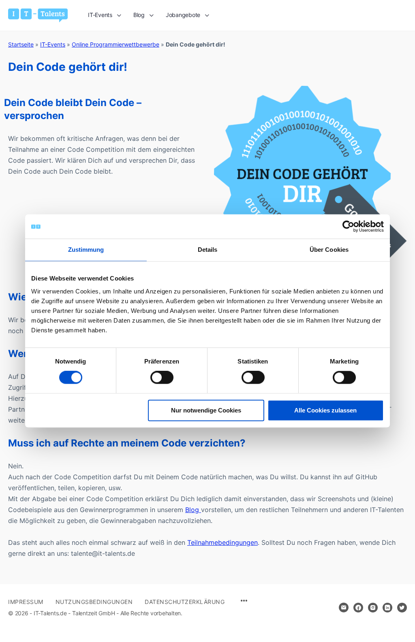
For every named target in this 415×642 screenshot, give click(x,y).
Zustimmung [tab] (86, 249)
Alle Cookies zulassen (325, 410)
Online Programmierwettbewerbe (115, 44)
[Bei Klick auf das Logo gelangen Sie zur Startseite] (38, 15)
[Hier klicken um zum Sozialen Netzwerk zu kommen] (358, 607)
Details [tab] (208, 249)
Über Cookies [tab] (329, 249)
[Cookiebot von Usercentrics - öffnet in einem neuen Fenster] (348, 226)
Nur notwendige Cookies (206, 410)
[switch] (161, 377)
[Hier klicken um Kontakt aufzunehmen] (344, 607)
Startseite (21, 44)
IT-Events (52, 44)
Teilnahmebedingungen (222, 542)
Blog (193, 510)
